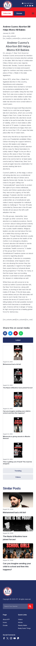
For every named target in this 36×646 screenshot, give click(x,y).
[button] (33, 13)
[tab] (18, 340)
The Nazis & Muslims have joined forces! (18, 388)
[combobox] (15, 606)
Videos (20, 619)
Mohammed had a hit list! (12, 364)
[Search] (30, 606)
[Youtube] (32, 5)
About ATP (6, 619)
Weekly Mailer (22, 625)
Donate (5, 625)
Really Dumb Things (24, 628)
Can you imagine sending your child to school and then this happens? (17, 412)
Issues (5, 622)
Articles (20, 622)
